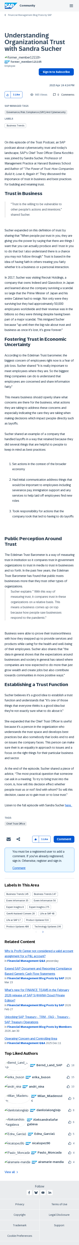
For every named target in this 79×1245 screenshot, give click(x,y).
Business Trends (15, 125)
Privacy (19, 1204)
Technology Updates (45, 926)
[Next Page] (42, 932)
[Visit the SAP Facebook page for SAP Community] (29, 1192)
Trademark (19, 1225)
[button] (8, 94)
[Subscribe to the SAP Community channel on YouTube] (42, 1192)
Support (59, 1225)
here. (68, 805)
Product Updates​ (15, 926)
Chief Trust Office (15, 823)
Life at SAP (45, 913)
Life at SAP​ (11, 920)
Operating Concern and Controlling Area (31, 1038)
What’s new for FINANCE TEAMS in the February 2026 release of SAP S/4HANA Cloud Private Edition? (37, 995)
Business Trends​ (43, 894)
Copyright (20, 1214)
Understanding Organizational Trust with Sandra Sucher (35, 42)
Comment (19, 868)
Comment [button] (64, 839)
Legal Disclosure (59, 1214)
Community (27, 5)
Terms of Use (59, 1204)
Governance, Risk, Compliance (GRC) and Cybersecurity (36, 112)
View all (10, 1172)
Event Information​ (43, 900)
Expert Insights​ (37, 907)
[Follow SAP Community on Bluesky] (36, 1192)
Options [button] (41, 78)
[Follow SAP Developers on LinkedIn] (49, 1192)
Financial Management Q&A (26, 960)
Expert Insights (14, 907)
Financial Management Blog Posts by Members (39, 1026)
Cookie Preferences (19, 1235)
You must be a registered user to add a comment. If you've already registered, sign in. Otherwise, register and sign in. (38, 856)
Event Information (15, 900)
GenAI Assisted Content (18, 913)
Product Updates (35, 920)
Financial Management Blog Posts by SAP (30, 15)
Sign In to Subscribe (56, 71)
